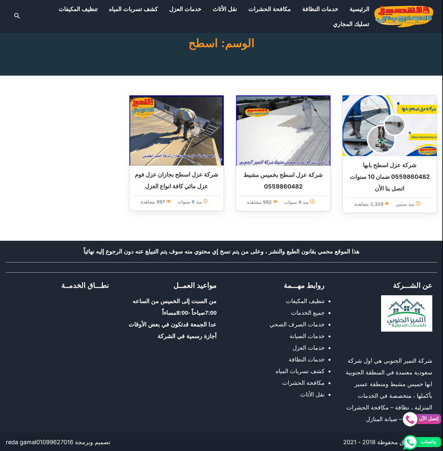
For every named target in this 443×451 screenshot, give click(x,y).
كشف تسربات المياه (133, 9)
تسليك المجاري (351, 24)
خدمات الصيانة (307, 336)
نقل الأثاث (225, 9)
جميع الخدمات (308, 312)
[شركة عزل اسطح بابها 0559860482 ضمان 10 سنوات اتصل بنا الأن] (389, 125)
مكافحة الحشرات (269, 9)
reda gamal (21, 442)
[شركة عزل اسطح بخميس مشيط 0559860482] (283, 130)
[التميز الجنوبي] (403, 16)
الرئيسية (359, 9)
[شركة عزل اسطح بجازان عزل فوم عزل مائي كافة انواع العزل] (176, 130)
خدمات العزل (185, 9)
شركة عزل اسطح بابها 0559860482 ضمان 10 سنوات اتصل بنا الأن (390, 177)
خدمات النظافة (320, 9)
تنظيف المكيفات (78, 9)
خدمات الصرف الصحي (297, 324)
